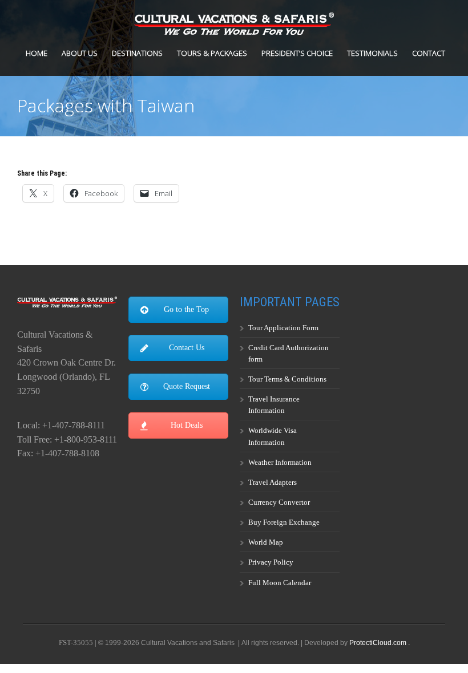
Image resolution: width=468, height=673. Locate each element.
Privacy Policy (270, 562)
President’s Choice (297, 53)
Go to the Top (186, 309)
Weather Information (280, 462)
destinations (137, 53)
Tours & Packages (212, 53)
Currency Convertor (279, 502)
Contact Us (186, 347)
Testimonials (372, 53)
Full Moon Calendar (279, 582)
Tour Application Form (283, 327)
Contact (428, 53)
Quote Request (186, 386)
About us (80, 53)
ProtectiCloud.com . (379, 643)
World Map (265, 542)
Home (36, 53)
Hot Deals (187, 425)
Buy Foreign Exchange (284, 522)
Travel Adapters (272, 482)
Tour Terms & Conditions (287, 379)
